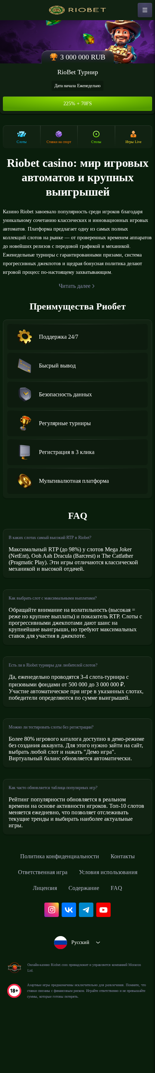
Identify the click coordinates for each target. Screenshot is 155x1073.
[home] (77, 10)
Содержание (86, 932)
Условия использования (112, 917)
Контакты (129, 901)
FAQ (121, 932)
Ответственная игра (37, 917)
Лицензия (42, 932)
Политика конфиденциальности (58, 901)
